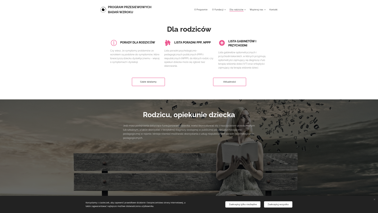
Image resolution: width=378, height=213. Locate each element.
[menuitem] (202, 9)
